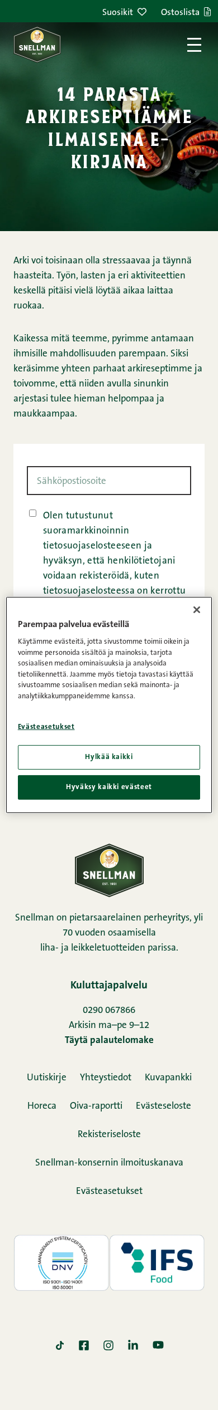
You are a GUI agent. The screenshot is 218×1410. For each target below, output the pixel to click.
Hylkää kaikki (108, 757)
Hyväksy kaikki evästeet (109, 787)
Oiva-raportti (96, 1106)
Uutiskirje (47, 1078)
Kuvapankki (168, 1078)
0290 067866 (109, 1010)
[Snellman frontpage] (37, 44)
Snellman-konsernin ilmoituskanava (109, 1163)
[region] (109, 705)
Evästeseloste (163, 1106)
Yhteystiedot (105, 1078)
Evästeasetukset (109, 1191)
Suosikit (117, 12)
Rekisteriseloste (109, 1134)
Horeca (41, 1106)
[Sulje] (196, 610)
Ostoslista (180, 12)
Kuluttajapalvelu (109, 986)
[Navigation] (194, 45)
